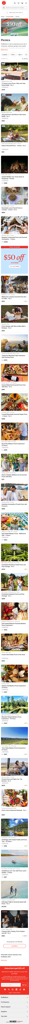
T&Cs (15, 977)
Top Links (4, 1016)
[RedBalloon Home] (4, 3)
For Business (5, 1002)
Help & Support (5, 1006)
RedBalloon (4, 997)
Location (4, 54)
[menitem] (18, 3)
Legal (10, 992)
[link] (14, 260)
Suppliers (4, 1011)
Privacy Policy (22, 977)
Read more (4, 50)
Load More (14, 946)
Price (13, 54)
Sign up (24, 985)
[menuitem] (14, 3)
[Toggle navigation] (26, 3)
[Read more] (8, 13)
